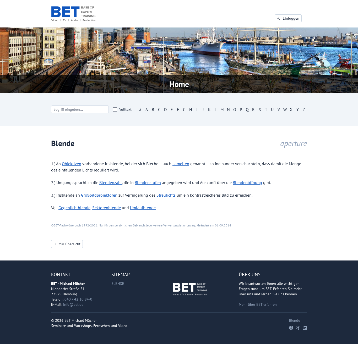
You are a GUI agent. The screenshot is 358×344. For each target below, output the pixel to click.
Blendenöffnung (247, 182)
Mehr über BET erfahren (258, 304)
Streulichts (166, 195)
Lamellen (180, 163)
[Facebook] (291, 328)
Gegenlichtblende (74, 207)
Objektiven (71, 163)
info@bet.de (73, 304)
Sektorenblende (106, 207)
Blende (117, 283)
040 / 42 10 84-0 (78, 299)
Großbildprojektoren (99, 195)
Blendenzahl (110, 182)
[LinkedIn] (305, 328)
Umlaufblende (143, 207)
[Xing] (298, 328)
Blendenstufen (148, 182)
